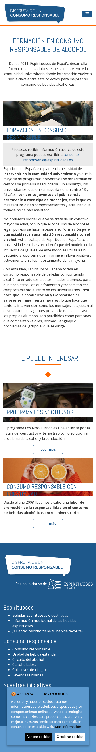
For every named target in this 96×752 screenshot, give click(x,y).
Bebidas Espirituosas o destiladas (40, 615)
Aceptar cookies (38, 737)
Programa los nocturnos (40, 412)
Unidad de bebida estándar (34, 654)
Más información (68, 726)
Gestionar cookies (70, 737)
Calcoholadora (24, 664)
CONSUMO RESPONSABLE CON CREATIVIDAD (42, 490)
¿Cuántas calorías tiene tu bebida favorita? (47, 631)
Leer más (48, 449)
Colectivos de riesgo (29, 669)
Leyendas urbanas (27, 675)
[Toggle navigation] (87, 14)
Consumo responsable (31, 649)
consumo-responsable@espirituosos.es (51, 157)
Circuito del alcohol (28, 659)
